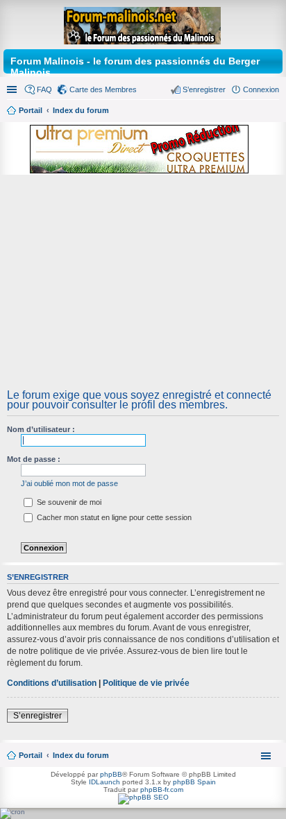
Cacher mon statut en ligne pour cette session (113, 517)
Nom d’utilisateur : (41, 429)
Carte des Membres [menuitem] (103, 89)
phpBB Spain (194, 782)
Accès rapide (13, 89)
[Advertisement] (143, 286)
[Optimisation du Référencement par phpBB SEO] (143, 797)
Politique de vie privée (146, 683)
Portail (30, 110)
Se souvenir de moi (68, 502)
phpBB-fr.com (161, 789)
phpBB (111, 774)
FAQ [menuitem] (44, 89)
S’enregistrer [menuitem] (204, 89)
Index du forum (81, 755)
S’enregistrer (37, 716)
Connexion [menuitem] (261, 89)
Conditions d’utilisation (51, 683)
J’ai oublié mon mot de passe (69, 483)
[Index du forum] (143, 23)
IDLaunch (104, 782)
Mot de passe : (33, 459)
